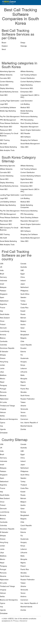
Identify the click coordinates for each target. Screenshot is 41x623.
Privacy (15, 621)
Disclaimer (23, 621)
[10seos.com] (8, 3)
